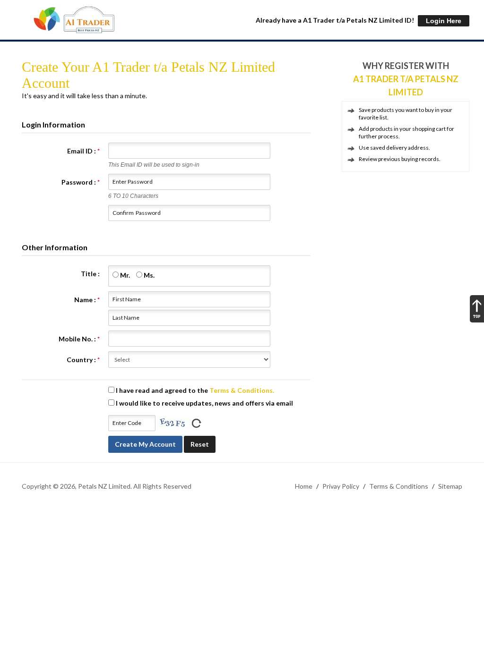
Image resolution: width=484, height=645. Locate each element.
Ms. (148, 275)
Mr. (124, 275)
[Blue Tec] (74, 20)
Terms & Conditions (398, 486)
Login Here (443, 21)
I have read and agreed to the (194, 390)
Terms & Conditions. (241, 390)
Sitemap (450, 486)
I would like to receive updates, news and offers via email (203, 403)
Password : (80, 182)
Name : (87, 300)
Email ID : (83, 151)
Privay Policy (340, 486)
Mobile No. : (79, 339)
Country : (83, 360)
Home (303, 486)
